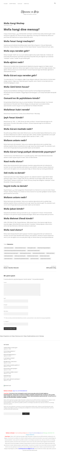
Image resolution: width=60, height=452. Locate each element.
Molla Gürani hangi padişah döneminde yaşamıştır (15, 250)
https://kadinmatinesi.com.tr (31, 336)
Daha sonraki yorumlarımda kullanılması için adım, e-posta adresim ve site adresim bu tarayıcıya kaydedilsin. (28, 318)
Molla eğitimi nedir (31, 247)
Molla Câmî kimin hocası (20, 247)
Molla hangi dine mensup (25, 253)
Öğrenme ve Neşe (30, 12)
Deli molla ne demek (9, 247)
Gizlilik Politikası (12, 3)
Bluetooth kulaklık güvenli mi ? (10, 354)
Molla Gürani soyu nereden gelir (11, 253)
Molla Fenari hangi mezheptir (44, 247)
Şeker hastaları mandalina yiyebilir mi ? (12, 365)
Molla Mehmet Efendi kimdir (38, 253)
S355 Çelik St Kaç (51, 268)
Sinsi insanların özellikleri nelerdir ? (11, 372)
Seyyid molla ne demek (45, 258)
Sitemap (41, 336)
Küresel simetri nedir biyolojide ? (10, 368)
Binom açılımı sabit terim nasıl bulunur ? (12, 379)
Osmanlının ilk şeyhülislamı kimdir (21, 258)
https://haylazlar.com (5, 336)
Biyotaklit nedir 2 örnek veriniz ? (10, 361)
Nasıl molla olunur (8, 258)
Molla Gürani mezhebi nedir (33, 250)
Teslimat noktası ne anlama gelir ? (11, 347)
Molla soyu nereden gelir (20, 256)
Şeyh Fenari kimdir (34, 258)
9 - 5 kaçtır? (6, 321)
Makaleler (10, 244)
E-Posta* (5, 304)
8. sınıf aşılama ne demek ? (9, 358)
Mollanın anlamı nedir (44, 256)
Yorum (5, 282)
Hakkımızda (26, 3)
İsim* (5, 298)
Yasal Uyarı (20, 3)
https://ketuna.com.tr (17, 336)
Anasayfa (6, 3)
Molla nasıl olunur (50, 253)
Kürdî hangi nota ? (7, 375)
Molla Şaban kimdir (9, 256)
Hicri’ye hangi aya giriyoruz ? (9, 351)
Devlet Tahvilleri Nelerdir (11, 268)
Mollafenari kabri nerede (33, 256)
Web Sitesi (6, 311)
